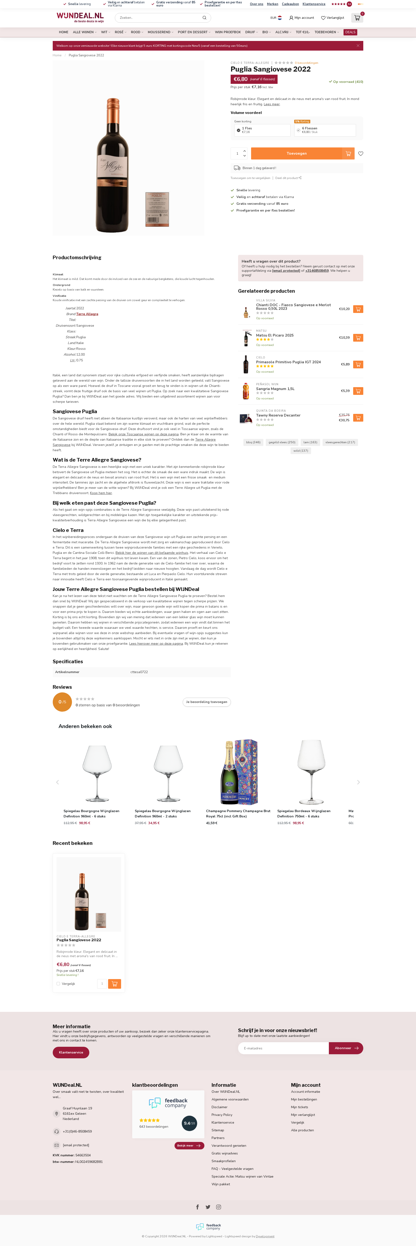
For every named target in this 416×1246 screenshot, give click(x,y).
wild (300, 451)
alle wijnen (83, 32)
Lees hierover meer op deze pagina (156, 643)
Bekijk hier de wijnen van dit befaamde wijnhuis (152, 552)
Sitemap (218, 1130)
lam (310, 442)
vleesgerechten (340, 442)
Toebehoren (325, 32)
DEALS (350, 32)
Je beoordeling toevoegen (206, 702)
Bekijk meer (185, 1145)
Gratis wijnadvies (225, 1153)
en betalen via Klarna (126, 4)
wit (104, 32)
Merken (272, 4)
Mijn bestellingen (304, 1099)
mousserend (159, 32)
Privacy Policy (222, 1115)
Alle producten (302, 1130)
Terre (87, 314)
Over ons (256, 4)
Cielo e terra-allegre (250, 62)
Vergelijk (68, 984)
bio (265, 32)
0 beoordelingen (306, 63)
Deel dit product (287, 178)
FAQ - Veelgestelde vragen (233, 1168)
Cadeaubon (290, 4)
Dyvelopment (265, 1236)
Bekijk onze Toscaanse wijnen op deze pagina (144, 434)
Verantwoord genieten (229, 1145)
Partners (218, 1138)
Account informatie (305, 1091)
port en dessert (193, 32)
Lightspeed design (238, 1236)
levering (79, 4)
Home (63, 32)
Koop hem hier (101, 493)
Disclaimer (220, 1107)
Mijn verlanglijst (303, 1115)
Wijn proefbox (228, 32)
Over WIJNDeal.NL (226, 1091)
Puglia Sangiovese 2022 (86, 55)
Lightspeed (214, 1236)
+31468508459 (317, 270)
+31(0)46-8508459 (77, 1131)
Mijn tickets (299, 1107)
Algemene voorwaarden (230, 1099)
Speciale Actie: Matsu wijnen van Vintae (242, 1176)
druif (250, 32)
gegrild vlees (282, 442)
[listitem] (97, 782)
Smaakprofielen (224, 1161)
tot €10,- (303, 32)
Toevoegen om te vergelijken (250, 178)
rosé (119, 32)
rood (135, 32)
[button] (57, 782)
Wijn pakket (221, 1184)
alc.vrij (281, 32)
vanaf (175, 4)
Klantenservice (314, 4)
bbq (253, 442)
